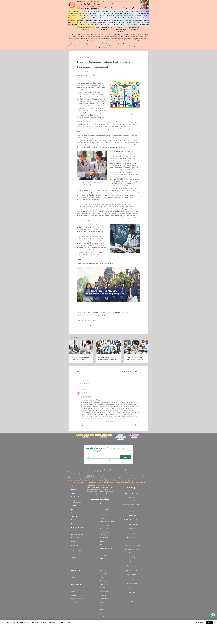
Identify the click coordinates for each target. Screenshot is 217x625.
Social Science (104, 588)
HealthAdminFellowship (85, 316)
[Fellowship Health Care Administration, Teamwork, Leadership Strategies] (136, 347)
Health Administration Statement (86, 320)
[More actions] (139, 57)
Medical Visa (103, 514)
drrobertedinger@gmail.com (90, 8)
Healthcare (103, 504)
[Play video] (108, 284)
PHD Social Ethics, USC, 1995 (95, 34)
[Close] (215, 622)
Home (73, 486)
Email (87, 453)
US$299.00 (90, 476)
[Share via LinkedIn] (86, 326)
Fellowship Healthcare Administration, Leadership (107, 358)
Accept (209, 622)
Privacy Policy (75, 516)
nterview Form (88, 472)
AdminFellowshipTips (100, 316)
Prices (73, 493)
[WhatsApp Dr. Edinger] (213, 615)
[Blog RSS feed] (78, 7)
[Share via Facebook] (78, 326)
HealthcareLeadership (84, 312)
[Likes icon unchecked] (82, 425)
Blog (72, 524)
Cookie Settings (200, 622)
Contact (73, 520)
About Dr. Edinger (76, 497)
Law (101, 570)
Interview (74, 489)
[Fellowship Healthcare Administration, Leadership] (108, 347)
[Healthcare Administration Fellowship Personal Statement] (81, 347)
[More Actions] (139, 393)
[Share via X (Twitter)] (82, 326)
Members (74, 513)
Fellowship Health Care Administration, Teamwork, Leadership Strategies (135, 358)
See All (146, 337)
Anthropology (104, 591)
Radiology (132, 592)
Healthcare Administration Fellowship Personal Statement (80, 358)
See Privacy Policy (68, 622)
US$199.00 (86, 478)
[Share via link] (90, 326)
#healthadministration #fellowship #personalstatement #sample (111, 312)
